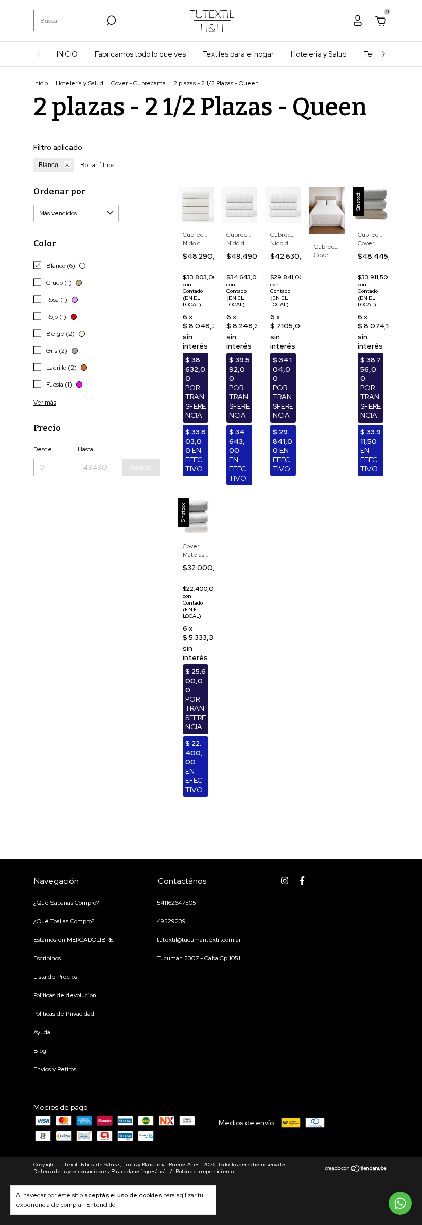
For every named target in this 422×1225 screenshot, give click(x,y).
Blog (39, 1051)
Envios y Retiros (54, 1069)
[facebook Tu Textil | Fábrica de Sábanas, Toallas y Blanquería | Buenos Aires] (302, 880)
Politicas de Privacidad (63, 1014)
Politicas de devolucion (64, 995)
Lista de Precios (55, 977)
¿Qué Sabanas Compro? (66, 903)
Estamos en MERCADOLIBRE (73, 940)
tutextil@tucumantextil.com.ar (199, 940)
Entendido (100, 1205)
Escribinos (47, 958)
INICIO (67, 54)
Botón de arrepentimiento (204, 1171)
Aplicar (141, 467)
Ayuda (41, 1032)
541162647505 (176, 903)
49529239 (171, 921)
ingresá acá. (154, 1171)
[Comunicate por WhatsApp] (400, 1203)
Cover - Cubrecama (138, 83)
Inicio (40, 83)
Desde (42, 449)
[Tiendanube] (356, 1169)
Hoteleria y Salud (319, 54)
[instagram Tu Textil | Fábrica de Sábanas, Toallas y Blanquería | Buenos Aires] (284, 880)
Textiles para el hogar (238, 54)
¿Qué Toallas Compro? (63, 921)
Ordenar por (59, 191)
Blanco (48, 165)
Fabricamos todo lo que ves (140, 54)
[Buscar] (110, 20)
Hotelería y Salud (79, 83)
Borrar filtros (97, 165)
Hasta (85, 449)
